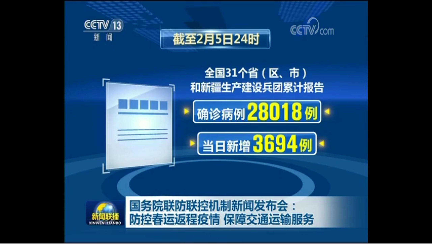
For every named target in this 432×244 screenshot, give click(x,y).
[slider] (420, 240)
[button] (2, 241)
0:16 (9, 240)
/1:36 (13, 240)
